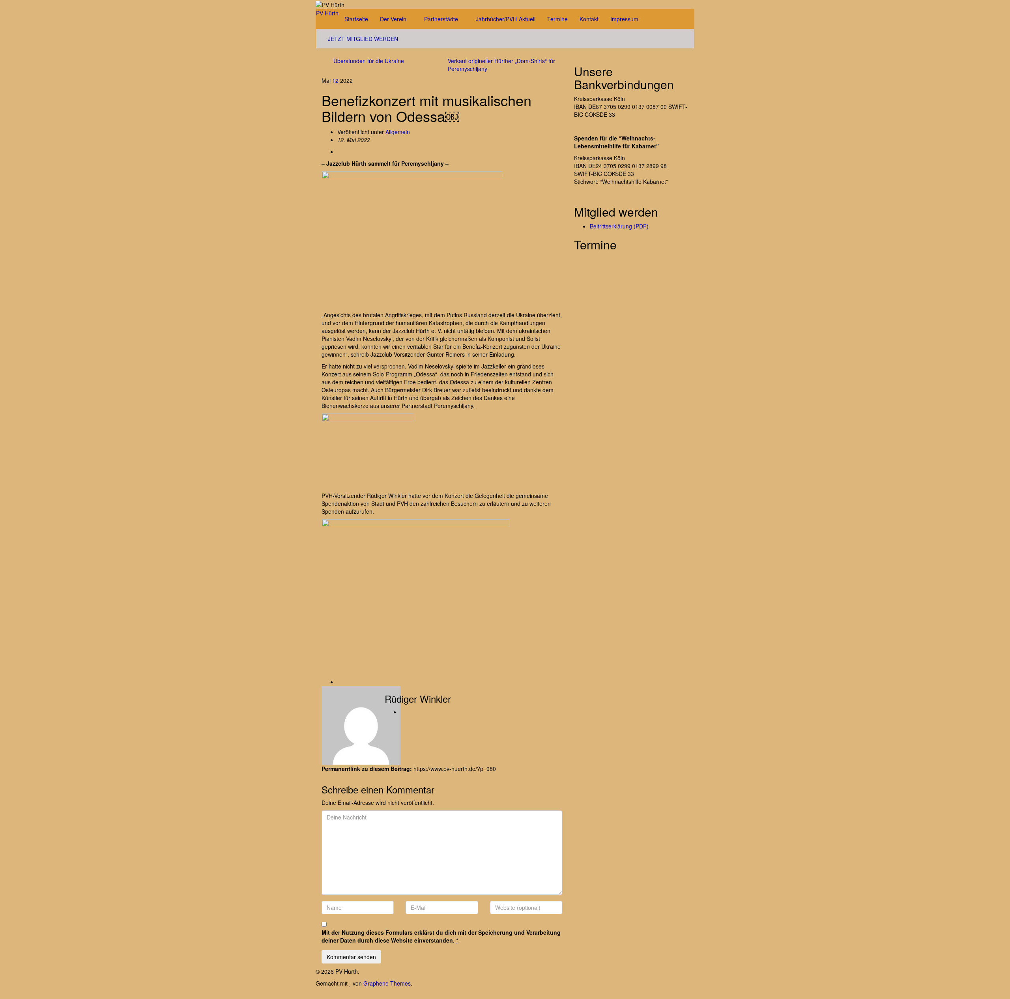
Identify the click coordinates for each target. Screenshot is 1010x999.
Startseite (356, 19)
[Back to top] (2, 995)
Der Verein (394, 19)
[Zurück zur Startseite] (347, 4)
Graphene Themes (387, 983)
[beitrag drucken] (339, 151)
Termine (557, 19)
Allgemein (397, 132)
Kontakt (589, 19)
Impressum (625, 19)
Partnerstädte (442, 19)
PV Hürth (327, 13)
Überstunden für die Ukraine (368, 61)
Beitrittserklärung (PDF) (619, 226)
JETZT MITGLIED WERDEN (363, 39)
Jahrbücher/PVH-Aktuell (505, 19)
